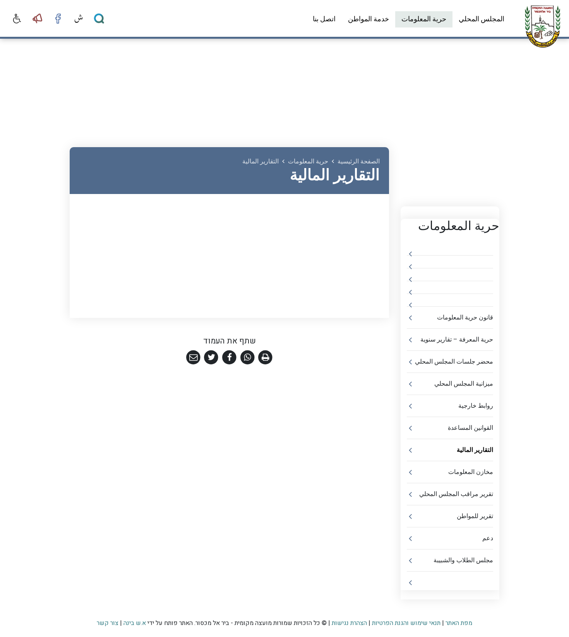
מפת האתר (459, 623)
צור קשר (107, 623)
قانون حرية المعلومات (465, 317)
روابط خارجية (475, 405)
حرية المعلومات (423, 19)
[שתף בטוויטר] (211, 357)
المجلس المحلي (481, 19)
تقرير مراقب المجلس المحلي (456, 494)
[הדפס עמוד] (265, 357)
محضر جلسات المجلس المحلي (454, 361)
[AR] (78, 18)
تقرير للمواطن (475, 516)
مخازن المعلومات (470, 472)
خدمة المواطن (368, 19)
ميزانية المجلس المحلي (463, 383)
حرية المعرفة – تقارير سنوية (456, 339)
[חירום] (37, 18)
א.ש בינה (134, 623)
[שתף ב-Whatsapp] (247, 357)
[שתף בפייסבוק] (229, 357)
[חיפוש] (99, 18)
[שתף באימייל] (193, 357)
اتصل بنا (324, 19)
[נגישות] (17, 18)
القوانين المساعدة (470, 428)
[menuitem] (481, 19)
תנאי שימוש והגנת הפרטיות (406, 623)
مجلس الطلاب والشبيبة (463, 560)
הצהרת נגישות (349, 623)
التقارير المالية (475, 450)
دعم (487, 538)
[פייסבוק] (58, 18)
